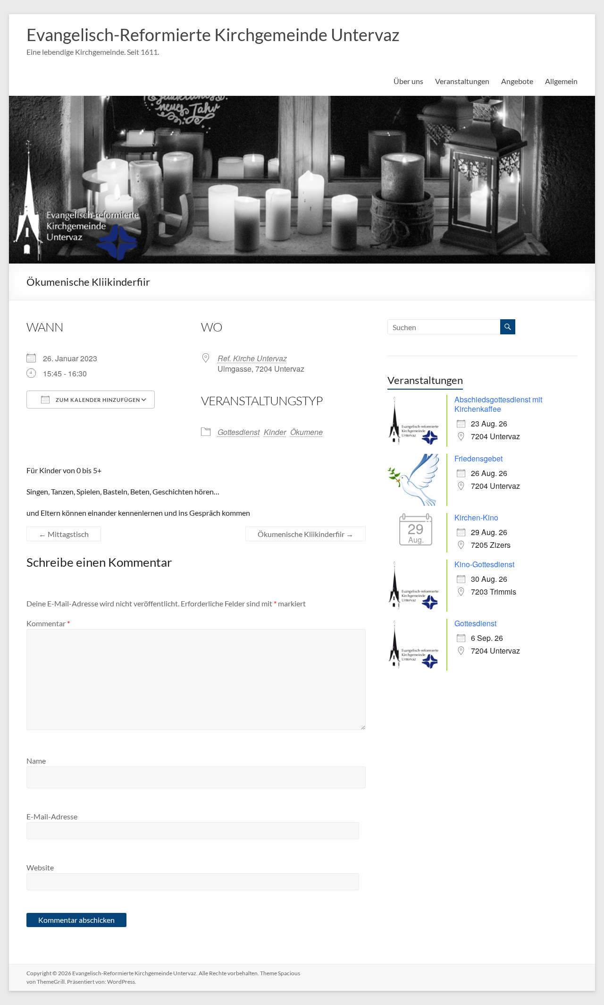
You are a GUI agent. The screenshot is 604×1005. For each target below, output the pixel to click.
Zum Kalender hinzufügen (97, 400)
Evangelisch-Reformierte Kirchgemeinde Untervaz (213, 34)
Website (40, 867)
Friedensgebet (478, 458)
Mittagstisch (64, 533)
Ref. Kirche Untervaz (252, 358)
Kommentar (48, 623)
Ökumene (306, 431)
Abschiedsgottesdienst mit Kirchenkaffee (498, 404)
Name (36, 760)
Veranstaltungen (462, 81)
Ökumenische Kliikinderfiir (305, 533)
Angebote (517, 81)
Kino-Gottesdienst (484, 564)
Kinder (275, 431)
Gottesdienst (239, 431)
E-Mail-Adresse (51, 816)
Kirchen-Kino (476, 517)
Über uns (408, 81)
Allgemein (561, 81)
